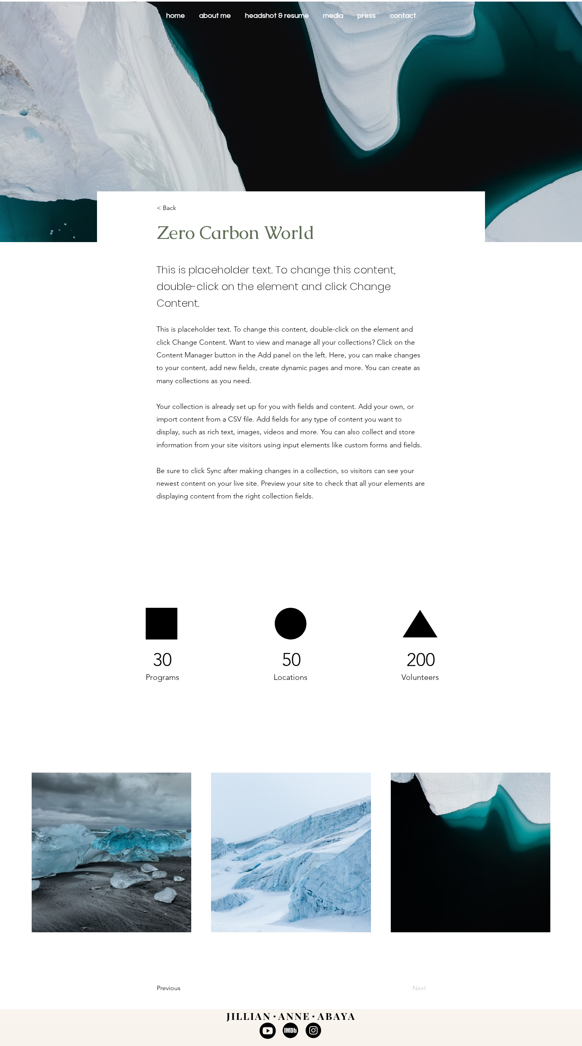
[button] (183, 208)
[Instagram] (313, 1030)
